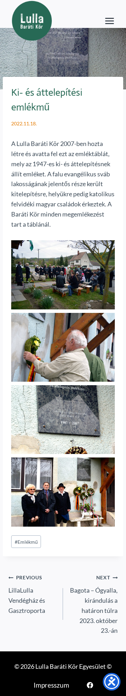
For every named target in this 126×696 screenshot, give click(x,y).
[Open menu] (109, 21)
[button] (63, 274)
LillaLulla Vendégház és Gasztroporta (26, 594)
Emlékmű (26, 542)
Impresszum (51, 685)
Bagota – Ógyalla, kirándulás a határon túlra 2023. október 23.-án (94, 604)
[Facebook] (90, 685)
